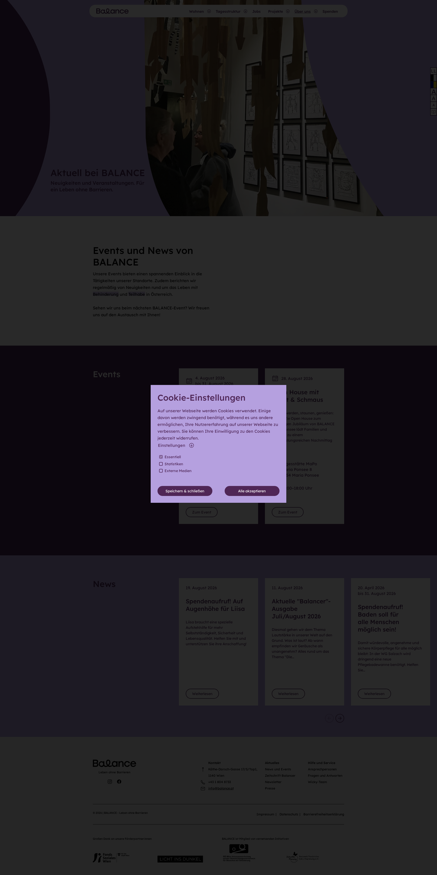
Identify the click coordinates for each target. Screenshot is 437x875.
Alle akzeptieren (252, 491)
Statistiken (174, 464)
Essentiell (173, 457)
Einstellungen (171, 445)
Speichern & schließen (184, 491)
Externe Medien (178, 470)
